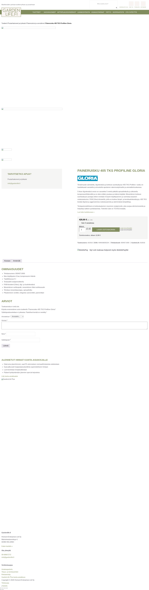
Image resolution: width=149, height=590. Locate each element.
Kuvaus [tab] (7, 261)
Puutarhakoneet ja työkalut (17, 23)
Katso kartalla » (7, 546)
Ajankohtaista (84, 12)
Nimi (4, 334)
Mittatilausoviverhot (66, 12)
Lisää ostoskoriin (106, 230)
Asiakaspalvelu (7, 569)
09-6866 (6, 555)
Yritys (108, 12)
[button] (126, 228)
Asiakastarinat (97, 12)
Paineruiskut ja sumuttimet (35, 23)
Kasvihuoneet (50, 12)
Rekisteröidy (6, 574)
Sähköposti (6, 340)
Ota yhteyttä (131, 12)
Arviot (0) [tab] (16, 261)
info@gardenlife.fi (14, 183)
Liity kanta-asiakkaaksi (10, 376)
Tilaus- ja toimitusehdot (10, 572)
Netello (5, 586)
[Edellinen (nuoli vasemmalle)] (1, 589)
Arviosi (5, 320)
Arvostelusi (6, 316)
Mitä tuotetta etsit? (111, 1)
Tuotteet (37, 12)
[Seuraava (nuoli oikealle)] (3, 589)
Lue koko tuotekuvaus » (85, 212)
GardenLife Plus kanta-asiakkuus (13, 577)
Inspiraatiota (118, 12)
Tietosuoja (5, 583)
